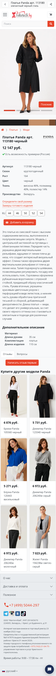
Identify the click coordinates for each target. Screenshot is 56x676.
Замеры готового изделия (17, 205)
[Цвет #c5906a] (39, 123)
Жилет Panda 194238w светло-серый (42, 563)
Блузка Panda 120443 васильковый (11, 495)
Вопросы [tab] (22, 354)
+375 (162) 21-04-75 (39, 646)
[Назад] (5, 4)
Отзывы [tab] (7, 354)
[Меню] (5, 15)
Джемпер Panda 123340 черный (42, 430)
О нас (6, 578)
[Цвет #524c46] (55, 123)
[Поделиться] (50, 4)
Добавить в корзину (22, 222)
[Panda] (48, 137)
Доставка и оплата (15, 586)
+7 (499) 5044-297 (24, 605)
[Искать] (50, 24)
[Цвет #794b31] (52, 123)
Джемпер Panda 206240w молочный (13, 563)
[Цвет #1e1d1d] (14, 123)
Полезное (9, 595)
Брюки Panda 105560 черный (13, 430)
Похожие (46, 104)
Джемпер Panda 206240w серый (42, 493)
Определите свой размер (17, 201)
